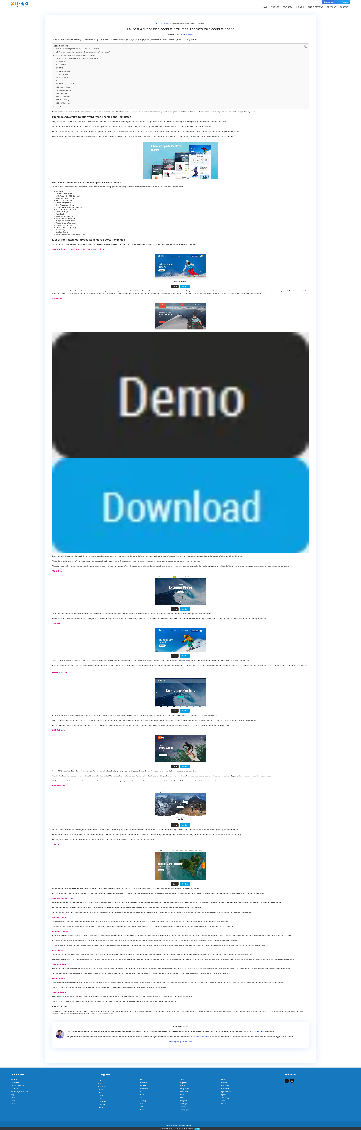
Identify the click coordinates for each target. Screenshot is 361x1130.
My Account (344, 2)
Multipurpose (184, 1089)
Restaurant (225, 1089)
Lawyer (182, 1080)
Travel (223, 1101)
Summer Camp (65, 87)
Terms (13, 1101)
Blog (12, 1095)
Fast (140, 1092)
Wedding (224, 1104)
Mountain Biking (65, 90)
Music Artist (184, 1092)
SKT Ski (61, 68)
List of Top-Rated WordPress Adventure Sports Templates (75, 55)
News (182, 1095)
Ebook (141, 1080)
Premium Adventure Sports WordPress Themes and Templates (77, 49)
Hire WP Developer (17, 1086)
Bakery (100, 1089)
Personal (183, 1107)
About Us (14, 1080)
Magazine (183, 1083)
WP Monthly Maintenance (19, 1092)
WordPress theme (258, 1031)
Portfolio (224, 1083)
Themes (275, 7)
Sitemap (13, 1098)
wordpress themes (165, 23)
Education (142, 1086)
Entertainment (143, 1089)
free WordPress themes (201, 1037)
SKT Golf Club (65, 103)
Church (100, 1098)
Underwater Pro (64, 71)
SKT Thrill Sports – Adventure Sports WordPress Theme (78, 58)
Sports (223, 1095)
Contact (344, 7)
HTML (141, 1107)
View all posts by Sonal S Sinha (180, 1042)
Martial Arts (64, 93)
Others (100, 1080)
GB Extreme (63, 65)
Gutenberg (142, 1101)
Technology (225, 1098)
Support (331, 7)
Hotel (141, 1104)
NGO (182, 1098)
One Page (183, 1104)
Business (101, 1095)
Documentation (329, 2)
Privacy (13, 1104)
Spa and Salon (226, 1092)
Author (100, 1083)
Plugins (223, 1080)
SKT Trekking (63, 77)
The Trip (61, 81)
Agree (197, 1128)
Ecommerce (143, 1083)
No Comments (188, 34)
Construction (102, 1101)
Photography (184, 1110)
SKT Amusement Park (66, 84)
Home (265, 7)
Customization (15, 1083)
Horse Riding (64, 100)
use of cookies (189, 1128)
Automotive (101, 1086)
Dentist (100, 1107)
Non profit (183, 1101)
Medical (182, 1086)
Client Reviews (315, 7)
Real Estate (225, 1086)
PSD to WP (14, 1089)
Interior (141, 1110)
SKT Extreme (63, 74)
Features (288, 7)
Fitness (141, 1095)
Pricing (300, 7)
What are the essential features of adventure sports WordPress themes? (84, 52)
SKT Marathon (65, 97)
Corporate (101, 1104)
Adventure (62, 61)
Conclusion (59, 106)
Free (140, 1098)
